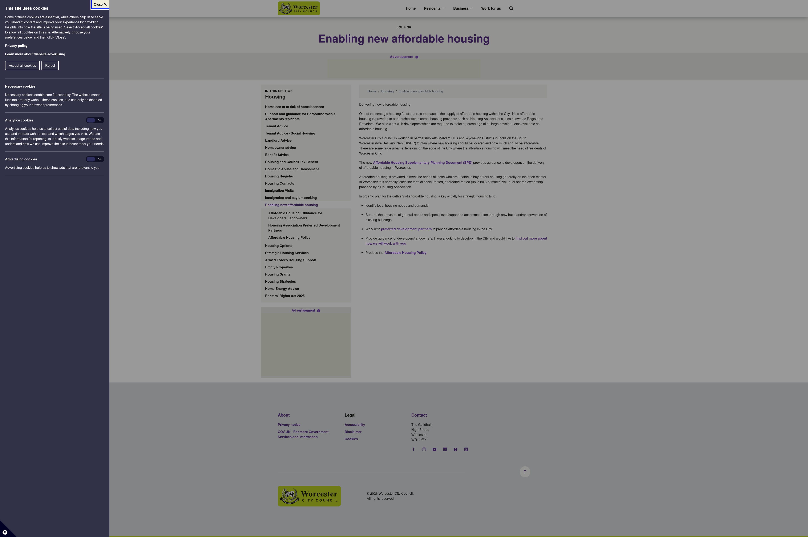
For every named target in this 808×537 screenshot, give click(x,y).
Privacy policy (16, 45)
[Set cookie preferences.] (8, 528)
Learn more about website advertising (35, 54)
